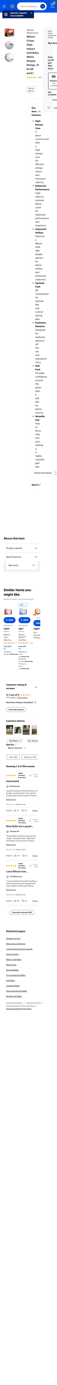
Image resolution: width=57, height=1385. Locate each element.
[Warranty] (33, 565)
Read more (11, 799)
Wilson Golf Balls (13, 959)
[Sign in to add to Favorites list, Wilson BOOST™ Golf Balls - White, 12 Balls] (23, 610)
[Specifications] (36, 557)
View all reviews (16, 709)
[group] (38, 77)
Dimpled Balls (12, 970)
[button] (33, 111)
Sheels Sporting (13, 938)
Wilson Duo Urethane (15, 944)
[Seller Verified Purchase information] (30, 775)
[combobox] (32, 6)
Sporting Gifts (12, 954)
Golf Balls (10, 980)
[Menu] (4, 6)
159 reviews (22, 697)
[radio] (31, 89)
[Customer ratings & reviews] (36, 686)
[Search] (42, 6)
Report (35, 810)
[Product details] (36, 548)
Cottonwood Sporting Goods (19, 949)
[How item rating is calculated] (35, 702)
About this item (14, 538)
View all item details (43, 472)
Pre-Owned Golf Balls (15, 975)
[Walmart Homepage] (12, 6)
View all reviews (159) (22, 912)
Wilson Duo (11, 965)
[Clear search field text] (39, 6)
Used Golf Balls (13, 986)
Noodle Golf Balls (14, 996)
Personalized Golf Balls (16, 991)
